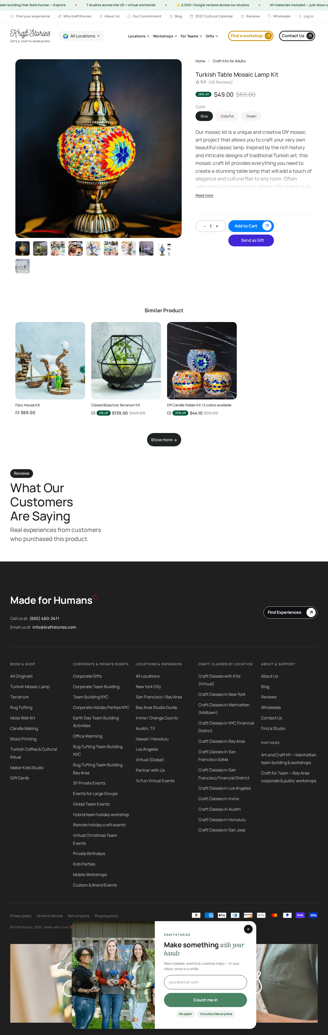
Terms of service (50, 915)
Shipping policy (106, 915)
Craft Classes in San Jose (221, 830)
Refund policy (78, 915)
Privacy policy (21, 915)
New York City (148, 686)
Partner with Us (150, 770)
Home (200, 61)
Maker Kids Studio (27, 767)
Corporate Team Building (96, 686)
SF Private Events (89, 783)
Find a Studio (273, 728)
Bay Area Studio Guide (156, 707)
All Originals (21, 676)
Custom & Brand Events (95, 885)
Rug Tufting (21, 707)
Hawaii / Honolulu (152, 739)
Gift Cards (19, 778)
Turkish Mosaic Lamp (29, 686)
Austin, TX (145, 728)
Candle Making (24, 728)
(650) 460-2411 (44, 618)
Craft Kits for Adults (229, 61)
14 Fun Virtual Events (155, 780)
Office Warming (87, 736)
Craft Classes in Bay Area (221, 741)
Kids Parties (84, 864)
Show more (162, 440)
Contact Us (271, 718)
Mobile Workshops (90, 874)
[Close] (248, 929)
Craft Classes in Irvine (218, 798)
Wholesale (271, 707)
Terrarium (19, 697)
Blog (265, 686)
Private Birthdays (89, 853)
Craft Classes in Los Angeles (224, 788)
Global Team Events (91, 804)
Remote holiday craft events (99, 825)
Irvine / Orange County (157, 718)
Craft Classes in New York (221, 694)
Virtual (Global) (150, 759)
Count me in (205, 1000)
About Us (269, 676)
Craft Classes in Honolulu (222, 819)
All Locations (148, 676)
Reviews (268, 697)
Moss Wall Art (22, 718)
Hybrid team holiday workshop (101, 814)
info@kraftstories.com (54, 627)
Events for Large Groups (95, 793)
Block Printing (23, 739)
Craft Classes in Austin (219, 809)
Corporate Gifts (87, 676)
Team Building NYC (90, 697)
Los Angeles (147, 749)
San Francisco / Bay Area (159, 697)
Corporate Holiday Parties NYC (101, 707)
